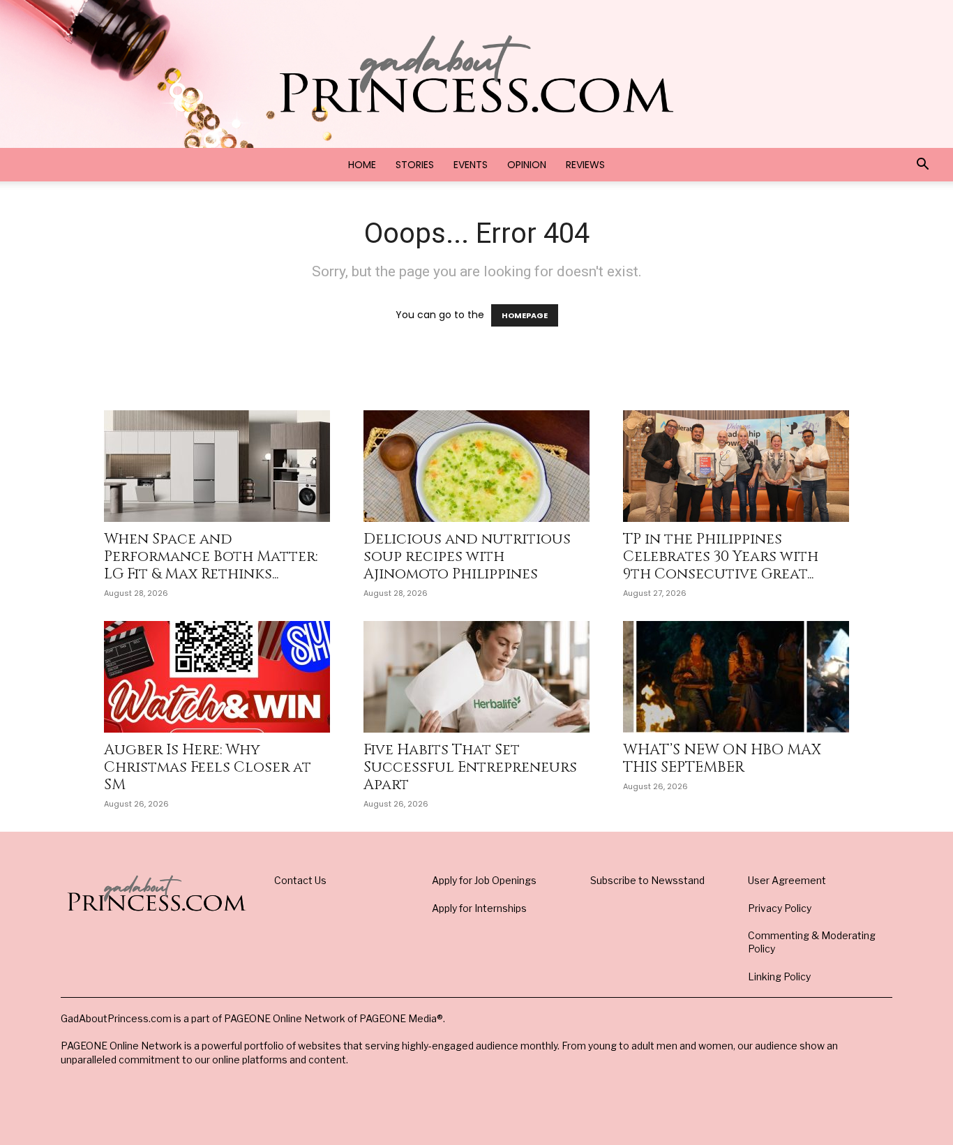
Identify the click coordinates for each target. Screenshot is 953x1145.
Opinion (526, 165)
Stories (415, 165)
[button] (922, 165)
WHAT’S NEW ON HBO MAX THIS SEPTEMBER (722, 758)
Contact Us (300, 880)
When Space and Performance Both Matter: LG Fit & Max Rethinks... (210, 557)
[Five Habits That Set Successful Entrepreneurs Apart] (476, 677)
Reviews (585, 165)
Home (362, 165)
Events (470, 165)
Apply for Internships (479, 908)
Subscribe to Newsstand (647, 880)
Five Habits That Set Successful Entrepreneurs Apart (470, 767)
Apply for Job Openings (484, 880)
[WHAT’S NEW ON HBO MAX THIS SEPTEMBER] (736, 677)
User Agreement (787, 880)
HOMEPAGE (525, 315)
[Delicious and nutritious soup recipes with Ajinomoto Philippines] (476, 466)
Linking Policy (779, 976)
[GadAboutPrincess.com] (476, 74)
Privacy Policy (779, 908)
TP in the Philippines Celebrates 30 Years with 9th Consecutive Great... (720, 557)
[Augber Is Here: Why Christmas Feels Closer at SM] (217, 677)
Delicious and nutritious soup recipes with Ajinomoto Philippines (467, 557)
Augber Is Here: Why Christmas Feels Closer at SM (207, 767)
